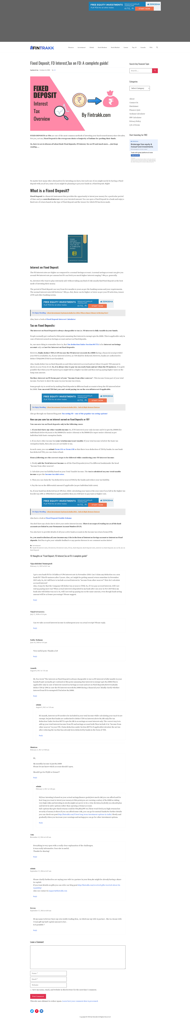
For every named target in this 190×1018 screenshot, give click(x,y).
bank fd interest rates (40, 548)
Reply (35, 600)
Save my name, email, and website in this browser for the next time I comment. (64, 990)
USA (151, 47)
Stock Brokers (102, 47)
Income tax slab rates (54, 474)
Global (91, 47)
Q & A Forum (134, 125)
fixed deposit (77, 548)
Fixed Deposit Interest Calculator (61, 319)
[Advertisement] (95, 28)
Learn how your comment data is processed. (80, 1001)
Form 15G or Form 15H (64, 449)
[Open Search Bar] (157, 47)
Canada (143, 47)
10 (54, 70)
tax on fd (117, 548)
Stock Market (115, 47)
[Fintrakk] (42, 47)
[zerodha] (125, 10)
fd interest (52, 548)
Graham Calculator (137, 114)
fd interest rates (61, 548)
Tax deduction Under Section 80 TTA (83, 344)
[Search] (155, 70)
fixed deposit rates (89, 548)
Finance (71, 47)
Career (126, 47)
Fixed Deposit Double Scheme (59, 518)
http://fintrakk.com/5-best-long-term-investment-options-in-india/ (85, 814)
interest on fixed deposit (104, 548)
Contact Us (133, 103)
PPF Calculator (135, 117)
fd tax (70, 548)
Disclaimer (133, 106)
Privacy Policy (135, 121)
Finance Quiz (134, 110)
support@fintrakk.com (58, 891)
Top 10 (134, 47)
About (131, 99)
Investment (82, 47)
